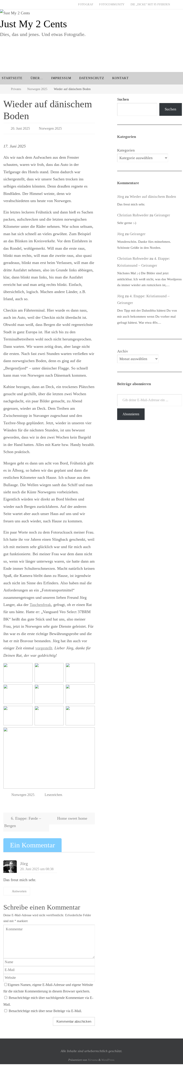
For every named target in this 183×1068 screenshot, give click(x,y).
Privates (16, 89)
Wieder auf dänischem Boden (153, 196)
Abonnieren (131, 414)
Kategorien (126, 150)
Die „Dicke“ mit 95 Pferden (150, 4)
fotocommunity (112, 4)
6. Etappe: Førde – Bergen (22, 819)
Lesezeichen (53, 793)
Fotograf (85, 4)
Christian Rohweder (133, 215)
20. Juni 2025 (20, 128)
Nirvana (93, 1057)
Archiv (122, 351)
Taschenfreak (40, 603)
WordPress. (108, 1057)
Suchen (170, 109)
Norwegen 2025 (37, 89)
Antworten (19, 889)
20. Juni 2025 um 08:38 (37, 867)
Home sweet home (72, 816)
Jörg (24, 861)
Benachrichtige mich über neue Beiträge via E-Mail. (45, 1009)
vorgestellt (43, 647)
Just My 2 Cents (33, 24)
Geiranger (162, 215)
